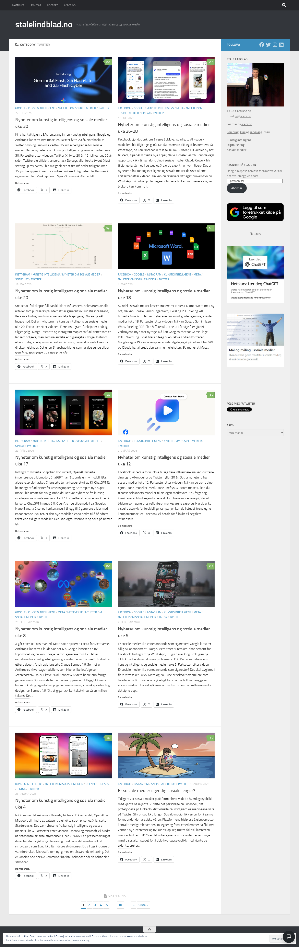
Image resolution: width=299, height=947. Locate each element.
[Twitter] (268, 44)
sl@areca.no (243, 116)
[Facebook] (261, 44)
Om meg (35, 5)
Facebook (124, 108)
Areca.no (69, 5)
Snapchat (21, 279)
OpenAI (146, 113)
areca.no (246, 124)
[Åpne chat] (289, 937)
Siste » (143, 905)
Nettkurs (18, 5)
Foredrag (233, 132)
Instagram (22, 274)
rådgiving (256, 132)
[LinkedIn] (281, 44)
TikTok (163, 617)
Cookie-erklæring (80, 940)
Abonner (236, 188)
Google (20, 108)
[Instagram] (274, 44)
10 (120, 905)
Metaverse (75, 612)
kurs (243, 132)
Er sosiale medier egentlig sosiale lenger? (156, 790)
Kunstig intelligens (41, 108)
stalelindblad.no (43, 24)
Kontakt (52, 5)
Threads (103, 784)
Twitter (103, 108)
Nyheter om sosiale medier (77, 108)
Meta (179, 108)
